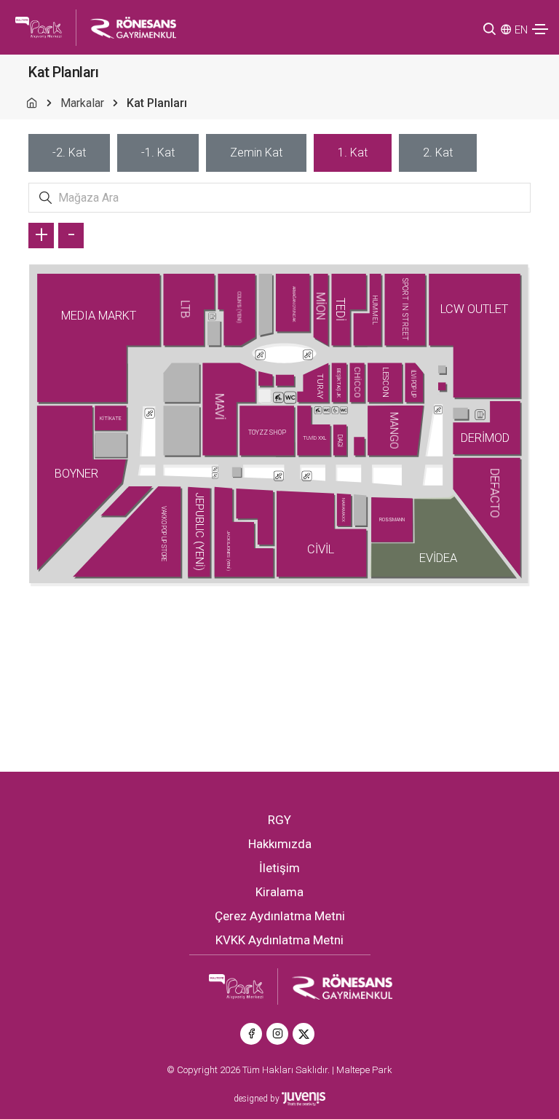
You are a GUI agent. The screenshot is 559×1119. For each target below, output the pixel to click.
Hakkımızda (280, 844)
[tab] (69, 153)
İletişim (279, 868)
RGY (279, 819)
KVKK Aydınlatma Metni (279, 940)
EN (521, 29)
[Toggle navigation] (540, 29)
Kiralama (279, 892)
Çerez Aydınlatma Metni (280, 916)
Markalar (82, 103)
